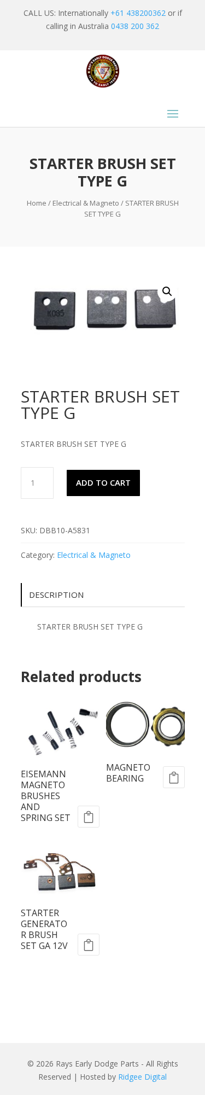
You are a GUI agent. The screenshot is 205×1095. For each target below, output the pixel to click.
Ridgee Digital (142, 1076)
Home (36, 203)
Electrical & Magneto (85, 203)
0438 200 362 (135, 26)
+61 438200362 (138, 13)
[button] (167, 291)
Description (56, 594)
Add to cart (103, 482)
